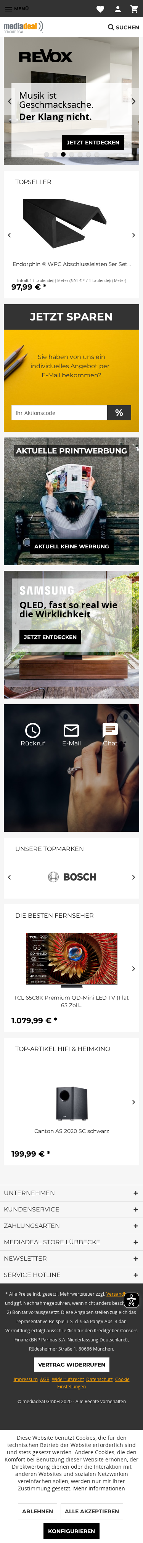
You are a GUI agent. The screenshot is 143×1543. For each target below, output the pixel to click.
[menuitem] (16, 8)
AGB (45, 1379)
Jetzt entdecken (50, 637)
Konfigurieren (71, 1531)
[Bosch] (71, 876)
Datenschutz (99, 1379)
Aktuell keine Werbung (71, 546)
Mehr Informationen (99, 1488)
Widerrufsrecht (68, 1379)
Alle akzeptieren (92, 1511)
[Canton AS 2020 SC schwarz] (71, 1093)
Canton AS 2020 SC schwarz (71, 1131)
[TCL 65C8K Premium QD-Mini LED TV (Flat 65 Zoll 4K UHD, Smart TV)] (71, 960)
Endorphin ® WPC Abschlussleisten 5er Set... (72, 264)
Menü (16, 9)
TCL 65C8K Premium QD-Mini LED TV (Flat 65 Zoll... (71, 1001)
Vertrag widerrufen (71, 1364)
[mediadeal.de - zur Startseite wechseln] (38, 27)
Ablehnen (37, 1511)
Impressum (26, 1379)
